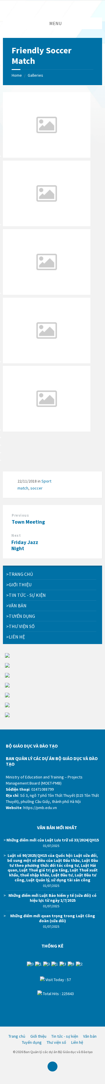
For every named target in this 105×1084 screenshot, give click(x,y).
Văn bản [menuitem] (90, 1036)
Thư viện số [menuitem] (56, 1042)
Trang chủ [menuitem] (16, 1036)
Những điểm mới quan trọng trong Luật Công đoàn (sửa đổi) (52, 918)
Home (17, 75)
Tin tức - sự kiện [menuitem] (64, 1036)
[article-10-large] (46, 156)
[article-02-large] (46, 293)
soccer (36, 488)
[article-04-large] (46, 430)
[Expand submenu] (92, 584)
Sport (46, 481)
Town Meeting (28, 521)
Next (16, 535)
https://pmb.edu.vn (40, 807)
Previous (20, 515)
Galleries (35, 75)
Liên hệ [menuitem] (77, 1042)
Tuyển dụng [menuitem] (32, 1042)
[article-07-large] (46, 361)
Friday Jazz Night (24, 545)
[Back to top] (52, 1066)
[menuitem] (52, 574)
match (23, 488)
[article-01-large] (46, 224)
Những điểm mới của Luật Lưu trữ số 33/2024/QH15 (52, 840)
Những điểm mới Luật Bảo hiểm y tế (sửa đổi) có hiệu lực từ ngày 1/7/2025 (52, 898)
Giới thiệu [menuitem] (38, 1036)
